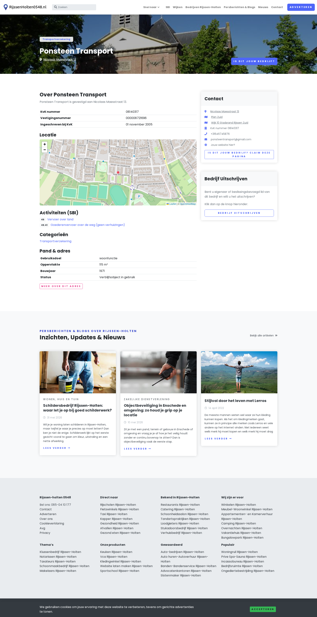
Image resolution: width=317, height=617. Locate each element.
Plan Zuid (217, 117)
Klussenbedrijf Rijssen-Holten (60, 552)
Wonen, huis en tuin (61, 399)
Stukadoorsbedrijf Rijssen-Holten (184, 528)
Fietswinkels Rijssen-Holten (119, 509)
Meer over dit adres (61, 286)
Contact (277, 7)
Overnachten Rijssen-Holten (241, 528)
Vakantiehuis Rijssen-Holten (241, 533)
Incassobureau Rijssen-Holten (242, 561)
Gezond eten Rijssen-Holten (120, 533)
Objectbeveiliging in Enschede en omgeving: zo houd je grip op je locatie (155, 410)
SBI (168, 7)
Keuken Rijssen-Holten (116, 552)
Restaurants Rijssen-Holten (180, 505)
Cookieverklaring (52, 523)
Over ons (46, 519)
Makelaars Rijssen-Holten (58, 571)
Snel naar (150, 7)
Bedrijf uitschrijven (239, 212)
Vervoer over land (60, 219)
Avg (42, 528)
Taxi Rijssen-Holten (113, 514)
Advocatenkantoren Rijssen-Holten (186, 571)
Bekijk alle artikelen (262, 335)
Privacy (45, 533)
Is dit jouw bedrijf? (254, 61)
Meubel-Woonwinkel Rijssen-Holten (246, 509)
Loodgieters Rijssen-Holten (180, 523)
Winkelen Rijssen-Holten (238, 505)
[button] (118, 172)
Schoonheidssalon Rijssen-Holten (184, 514)
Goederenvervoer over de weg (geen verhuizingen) (88, 225)
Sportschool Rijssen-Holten (119, 571)
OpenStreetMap (188, 203)
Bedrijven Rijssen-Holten (203, 7)
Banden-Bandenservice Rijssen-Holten (188, 566)
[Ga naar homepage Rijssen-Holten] (24, 7)
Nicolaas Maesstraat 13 (59, 59)
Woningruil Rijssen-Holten (239, 552)
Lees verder (54, 448)
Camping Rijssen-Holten (238, 523)
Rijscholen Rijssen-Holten (118, 505)
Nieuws (263, 7)
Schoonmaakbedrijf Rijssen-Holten (64, 566)
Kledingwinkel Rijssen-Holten (120, 561)
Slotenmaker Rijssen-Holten (181, 575)
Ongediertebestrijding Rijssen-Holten (247, 571)
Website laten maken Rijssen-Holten (126, 566)
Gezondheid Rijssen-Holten (119, 523)
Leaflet (172, 203)
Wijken (178, 7)
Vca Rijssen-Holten (113, 557)
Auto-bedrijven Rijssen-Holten (182, 552)
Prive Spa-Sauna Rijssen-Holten (244, 557)
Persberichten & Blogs (239, 7)
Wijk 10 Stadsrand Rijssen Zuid (229, 123)
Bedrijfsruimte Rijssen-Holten (242, 566)
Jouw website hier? (223, 145)
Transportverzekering (56, 39)
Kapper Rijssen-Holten (116, 519)
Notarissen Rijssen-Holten (58, 557)
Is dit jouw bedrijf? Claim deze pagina (239, 154)
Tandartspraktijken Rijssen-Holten (185, 519)
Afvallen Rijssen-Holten (116, 528)
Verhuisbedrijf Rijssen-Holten (181, 533)
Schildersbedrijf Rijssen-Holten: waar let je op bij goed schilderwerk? (77, 408)
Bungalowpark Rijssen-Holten (242, 537)
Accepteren (263, 609)
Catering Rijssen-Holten (178, 509)
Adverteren (301, 7)
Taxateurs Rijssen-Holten (58, 561)
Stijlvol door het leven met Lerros (235, 400)
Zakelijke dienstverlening (147, 399)
